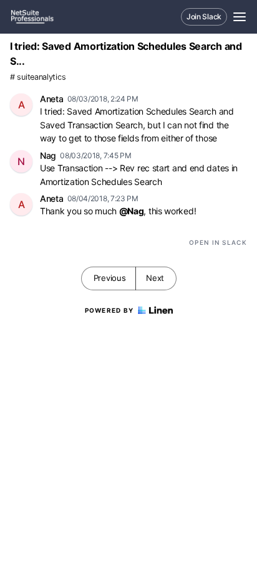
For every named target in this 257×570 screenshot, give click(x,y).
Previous (110, 278)
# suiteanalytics (37, 77)
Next (155, 278)
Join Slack (204, 16)
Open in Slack (218, 242)
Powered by (109, 310)
